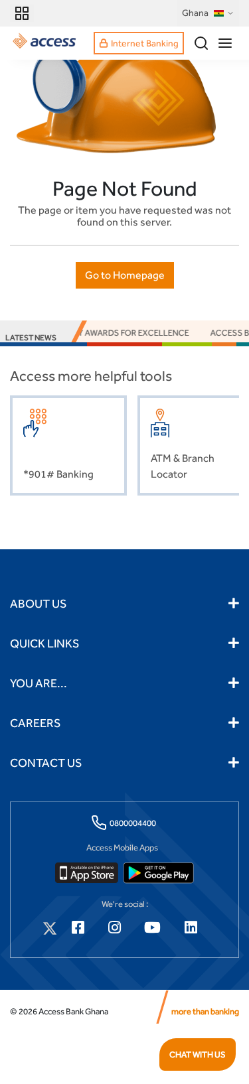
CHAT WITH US (197, 1054)
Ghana (195, 12)
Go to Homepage (125, 275)
